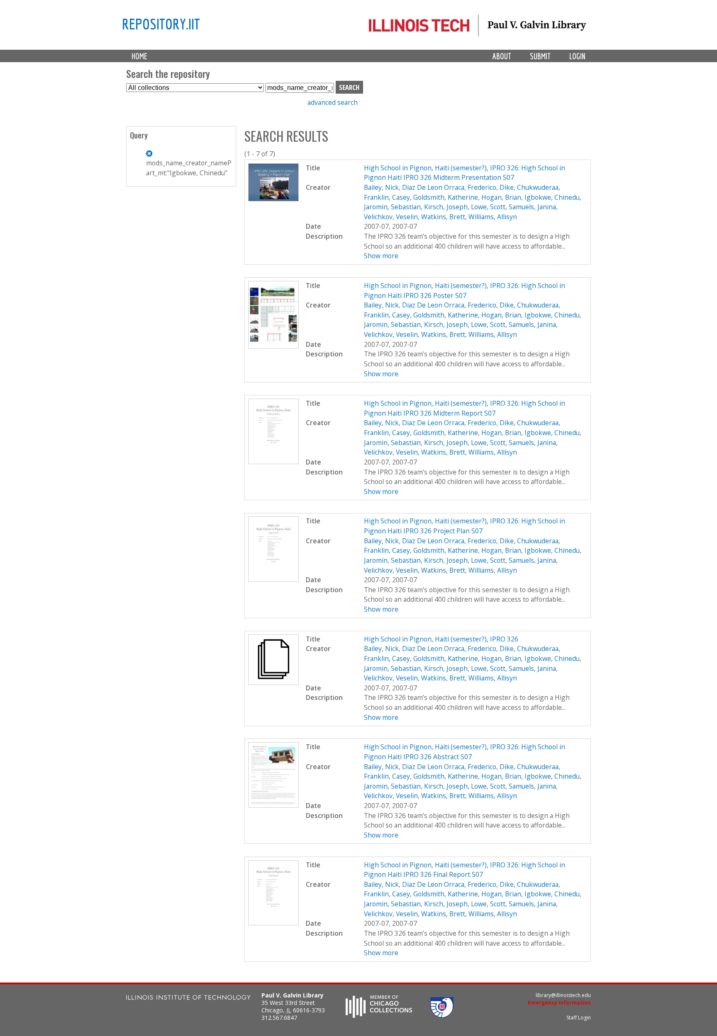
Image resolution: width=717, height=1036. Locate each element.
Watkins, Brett (443, 216)
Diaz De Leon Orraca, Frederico (449, 187)
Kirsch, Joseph (446, 206)
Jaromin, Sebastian (392, 206)
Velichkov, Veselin (391, 216)
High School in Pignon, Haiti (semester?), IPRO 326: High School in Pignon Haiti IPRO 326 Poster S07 (464, 290)
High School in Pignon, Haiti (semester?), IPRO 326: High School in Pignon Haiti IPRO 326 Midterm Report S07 (464, 408)
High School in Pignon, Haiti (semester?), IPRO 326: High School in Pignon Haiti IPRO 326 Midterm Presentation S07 (464, 172)
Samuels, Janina (532, 206)
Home (139, 56)
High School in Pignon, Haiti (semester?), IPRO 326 (441, 639)
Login (577, 56)
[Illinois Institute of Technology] (188, 998)
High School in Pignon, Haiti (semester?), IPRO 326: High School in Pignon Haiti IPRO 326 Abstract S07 (464, 751)
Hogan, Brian (501, 197)
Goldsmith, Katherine (445, 197)
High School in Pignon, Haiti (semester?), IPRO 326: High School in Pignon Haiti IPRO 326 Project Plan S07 (464, 525)
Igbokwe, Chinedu (552, 197)
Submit (540, 56)
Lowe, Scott (488, 206)
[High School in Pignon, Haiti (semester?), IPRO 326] (273, 682)
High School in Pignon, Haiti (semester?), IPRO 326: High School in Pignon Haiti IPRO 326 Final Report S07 (464, 869)
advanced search (332, 102)
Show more (381, 255)
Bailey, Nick (381, 187)
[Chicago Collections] (379, 1015)
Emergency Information (559, 1002)
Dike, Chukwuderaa (529, 187)
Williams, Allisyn (492, 216)
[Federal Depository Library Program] (442, 1015)
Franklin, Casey (387, 197)
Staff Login (578, 1017)
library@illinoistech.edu (563, 995)
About (502, 56)
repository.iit (161, 23)
